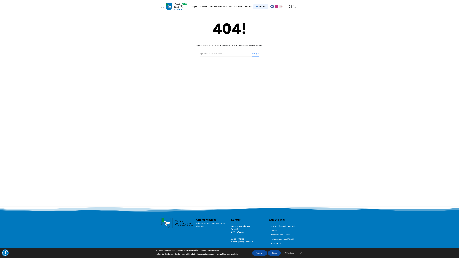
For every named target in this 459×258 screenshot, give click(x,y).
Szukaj (254, 53)
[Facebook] (272, 6)
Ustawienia (289, 253)
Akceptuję (259, 253)
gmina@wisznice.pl (245, 242)
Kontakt (274, 230)
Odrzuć (274, 253)
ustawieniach (232, 254)
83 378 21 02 (239, 239)
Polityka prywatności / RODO (282, 239)
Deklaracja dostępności (280, 235)
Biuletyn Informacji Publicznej (283, 226)
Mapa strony (276, 243)
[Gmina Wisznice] (176, 6)
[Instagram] (276, 6)
